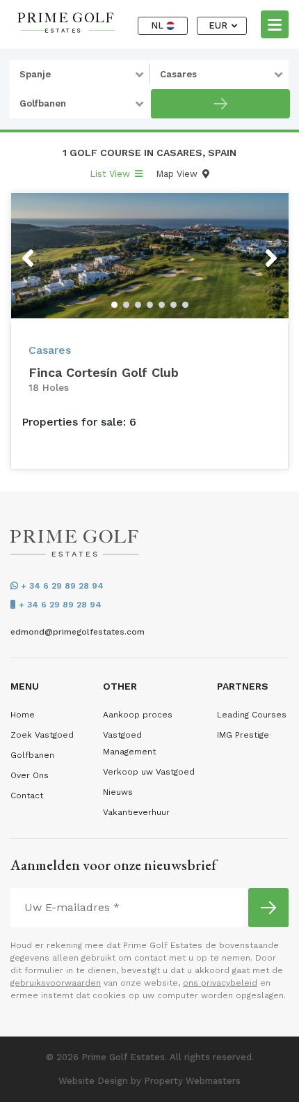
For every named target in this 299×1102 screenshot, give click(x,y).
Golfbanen (32, 755)
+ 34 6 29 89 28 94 (61, 586)
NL (158, 25)
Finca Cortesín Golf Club (104, 372)
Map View (178, 174)
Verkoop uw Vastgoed (149, 772)
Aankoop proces (137, 715)
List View (111, 174)
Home (22, 715)
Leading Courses (251, 715)
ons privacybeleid (220, 983)
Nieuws (118, 792)
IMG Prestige (243, 735)
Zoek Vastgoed (42, 735)
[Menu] (275, 24)
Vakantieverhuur (136, 812)
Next (253, 249)
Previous (54, 249)
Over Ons (29, 775)
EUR (219, 25)
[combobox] (79, 74)
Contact (26, 795)
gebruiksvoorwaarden (55, 983)
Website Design (93, 1081)
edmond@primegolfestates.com (77, 632)
